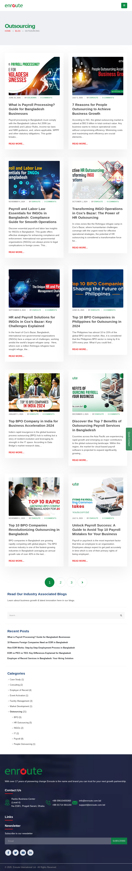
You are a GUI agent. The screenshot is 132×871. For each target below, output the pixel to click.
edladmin (31, 98)
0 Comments (46, 98)
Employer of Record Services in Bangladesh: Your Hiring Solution (40, 658)
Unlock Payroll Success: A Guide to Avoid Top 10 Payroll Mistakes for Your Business (96, 529)
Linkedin (30, 853)
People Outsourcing (23, 744)
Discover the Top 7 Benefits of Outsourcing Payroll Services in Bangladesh (96, 425)
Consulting (15, 685)
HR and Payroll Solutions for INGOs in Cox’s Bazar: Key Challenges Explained (32, 321)
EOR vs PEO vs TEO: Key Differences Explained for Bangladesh (39, 653)
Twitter (16, 853)
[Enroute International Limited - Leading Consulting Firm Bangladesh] (14, 5)
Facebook (8, 853)
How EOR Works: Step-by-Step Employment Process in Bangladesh (41, 648)
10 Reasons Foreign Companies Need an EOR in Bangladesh (37, 642)
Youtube (23, 853)
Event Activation (17, 695)
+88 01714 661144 (61, 805)
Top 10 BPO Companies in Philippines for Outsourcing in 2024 (96, 321)
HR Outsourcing (21, 723)
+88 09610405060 (61, 800)
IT (15, 733)
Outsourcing (16, 712)
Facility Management (19, 701)
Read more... (16, 143)
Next (82, 582)
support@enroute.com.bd (92, 805)
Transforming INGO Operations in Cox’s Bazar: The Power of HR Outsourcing (97, 213)
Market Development (19, 706)
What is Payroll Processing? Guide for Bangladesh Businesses (32, 109)
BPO (16, 717)
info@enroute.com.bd (90, 800)
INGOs (17, 728)
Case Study (15, 679)
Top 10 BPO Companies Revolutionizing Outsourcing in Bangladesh (34, 529)
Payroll (17, 739)
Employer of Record (19, 690)
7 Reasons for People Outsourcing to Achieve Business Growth (91, 109)
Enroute (94, 98)
